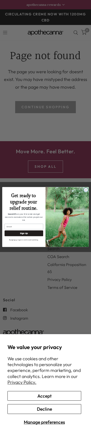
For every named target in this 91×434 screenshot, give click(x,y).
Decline (44, 409)
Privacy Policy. (21, 382)
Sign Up (24, 233)
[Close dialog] (86, 190)
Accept (44, 396)
